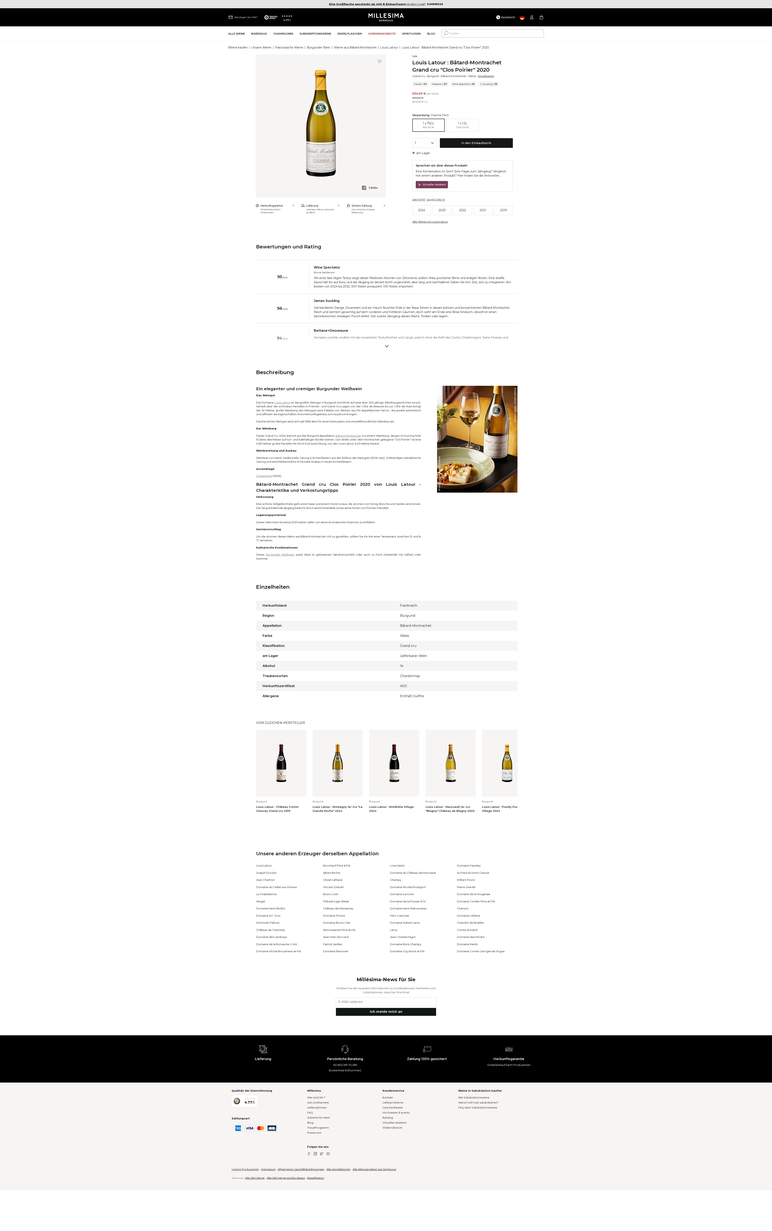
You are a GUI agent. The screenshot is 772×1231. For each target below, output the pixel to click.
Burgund (433, 76)
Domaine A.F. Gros (268, 915)
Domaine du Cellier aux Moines (276, 887)
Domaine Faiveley (469, 865)
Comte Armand (467, 929)
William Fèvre (466, 879)
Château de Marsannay (338, 908)
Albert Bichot (331, 872)
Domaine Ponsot (334, 915)
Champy (395, 879)
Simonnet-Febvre (267, 922)
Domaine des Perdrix (471, 937)
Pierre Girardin (466, 887)
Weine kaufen (238, 47)
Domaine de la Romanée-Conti (276, 944)
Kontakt (388, 1097)
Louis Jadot (397, 865)
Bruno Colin (330, 894)
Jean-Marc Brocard (335, 937)
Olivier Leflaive (332, 879)
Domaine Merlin (467, 944)
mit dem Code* (377, 4)
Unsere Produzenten (245, 1169)
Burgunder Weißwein (280, 554)
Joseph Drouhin (266, 872)
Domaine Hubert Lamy (405, 922)
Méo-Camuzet (399, 915)
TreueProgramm (318, 1127)
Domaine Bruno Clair (336, 922)
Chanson (462, 908)
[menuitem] (236, 33)
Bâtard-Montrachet (453, 76)
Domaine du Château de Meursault (413, 872)
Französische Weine (289, 47)
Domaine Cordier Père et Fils (476, 901)
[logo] (386, 17)
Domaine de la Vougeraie (473, 894)
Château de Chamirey (270, 929)
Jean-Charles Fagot (403, 937)
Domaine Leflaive (468, 915)
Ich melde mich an (386, 1012)
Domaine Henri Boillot (270, 908)
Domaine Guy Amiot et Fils (407, 951)
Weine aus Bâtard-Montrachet (355, 47)
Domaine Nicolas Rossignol (407, 887)
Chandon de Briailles (470, 922)
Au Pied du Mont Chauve (473, 872)
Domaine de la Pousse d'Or (408, 901)
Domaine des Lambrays (271, 937)
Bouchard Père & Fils (336, 865)
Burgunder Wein (318, 47)
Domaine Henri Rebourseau (408, 908)
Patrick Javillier (332, 944)
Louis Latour (389, 47)
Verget (260, 901)
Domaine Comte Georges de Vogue (481, 951)
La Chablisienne (266, 894)
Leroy (393, 929)
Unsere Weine (261, 47)
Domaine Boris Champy (405, 944)
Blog (310, 1122)
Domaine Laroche (402, 894)
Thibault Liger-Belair (336, 901)
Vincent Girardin (333, 887)
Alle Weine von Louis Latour (430, 221)
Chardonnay (264, 476)
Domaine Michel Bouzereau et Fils (278, 951)
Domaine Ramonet (335, 951)
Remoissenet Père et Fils (339, 929)
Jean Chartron (265, 879)
